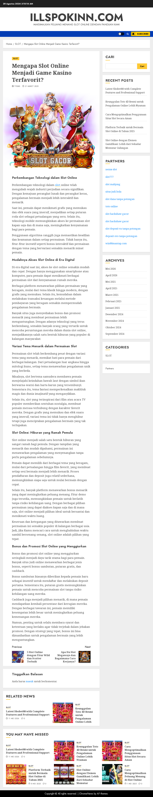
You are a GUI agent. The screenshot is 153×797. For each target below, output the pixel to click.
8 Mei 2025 (36, 784)
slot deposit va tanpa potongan (123, 228)
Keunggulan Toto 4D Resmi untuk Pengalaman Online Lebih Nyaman (84, 717)
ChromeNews (86, 793)
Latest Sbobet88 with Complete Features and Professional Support (27, 713)
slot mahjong (112, 184)
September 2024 (114, 333)
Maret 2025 (111, 295)
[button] (128, 34)
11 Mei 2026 (14, 718)
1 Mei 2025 (132, 784)
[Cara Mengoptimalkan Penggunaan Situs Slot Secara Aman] (112, 751)
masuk (29, 681)
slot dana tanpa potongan (119, 199)
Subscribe (143, 33)
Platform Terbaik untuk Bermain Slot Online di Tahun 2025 (40, 774)
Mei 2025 (110, 281)
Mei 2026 (110, 268)
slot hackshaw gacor (117, 213)
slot (58, 185)
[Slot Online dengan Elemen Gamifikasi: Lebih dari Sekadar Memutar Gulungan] (64, 774)
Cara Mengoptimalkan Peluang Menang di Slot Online (135, 774)
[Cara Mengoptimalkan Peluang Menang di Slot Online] (112, 774)
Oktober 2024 (113, 327)
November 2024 (114, 320)
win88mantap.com (116, 243)
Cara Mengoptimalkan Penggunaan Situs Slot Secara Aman (135, 753)
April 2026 (111, 275)
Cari (109, 56)
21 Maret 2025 (32, 86)
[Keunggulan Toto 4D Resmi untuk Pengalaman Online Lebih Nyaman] (63, 713)
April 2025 (111, 288)
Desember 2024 (114, 314)
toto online (111, 206)
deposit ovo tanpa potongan (121, 236)
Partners (109, 368)
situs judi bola (113, 191)
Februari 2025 (113, 301)
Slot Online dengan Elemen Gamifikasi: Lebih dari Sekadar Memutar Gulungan (123, 144)
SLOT (15, 58)
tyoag (17, 86)
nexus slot (111, 169)
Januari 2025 (112, 307)
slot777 (109, 176)
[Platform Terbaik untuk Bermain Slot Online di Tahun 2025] (16, 774)
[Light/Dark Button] (121, 33)
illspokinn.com (76, 17)
